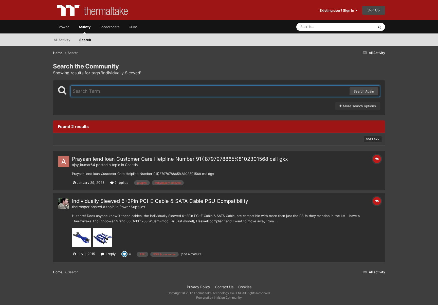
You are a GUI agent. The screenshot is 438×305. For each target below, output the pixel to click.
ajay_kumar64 (83, 165)
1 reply (110, 254)
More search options (359, 106)
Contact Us (224, 287)
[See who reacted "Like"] (124, 254)
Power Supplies (132, 207)
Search (85, 40)
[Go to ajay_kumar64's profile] (63, 161)
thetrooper (80, 207)
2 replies (121, 183)
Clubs (133, 27)
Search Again (364, 91)
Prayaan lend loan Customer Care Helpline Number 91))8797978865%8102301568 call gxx (180, 159)
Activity (84, 27)
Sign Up (374, 10)
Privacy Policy (198, 287)
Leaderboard (110, 27)
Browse (63, 27)
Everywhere (358, 27)
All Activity (62, 40)
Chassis (131, 165)
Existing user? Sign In (338, 10)
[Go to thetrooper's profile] (63, 203)
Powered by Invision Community (219, 297)
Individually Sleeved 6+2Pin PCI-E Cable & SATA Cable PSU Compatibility (160, 201)
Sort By (372, 139)
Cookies (244, 287)
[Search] (379, 27)
